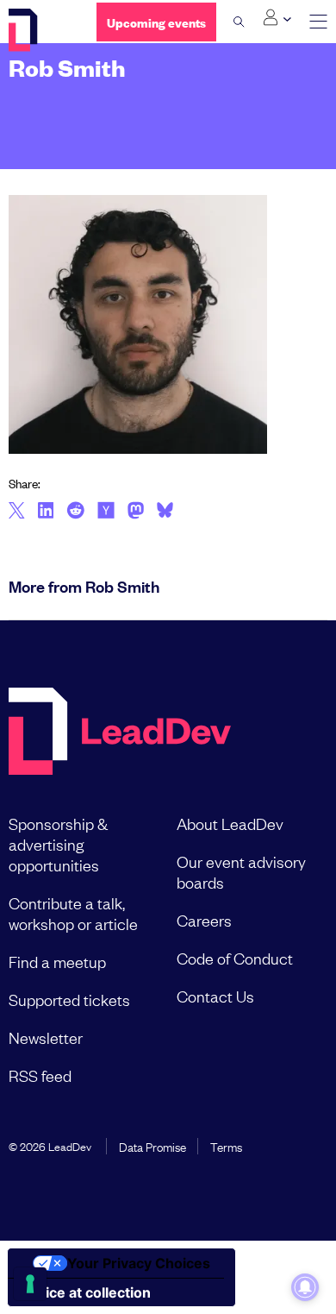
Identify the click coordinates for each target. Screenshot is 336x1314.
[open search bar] (239, 21)
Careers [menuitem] (204, 919)
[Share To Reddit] (75, 512)
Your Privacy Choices (138, 1263)
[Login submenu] (277, 18)
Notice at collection (86, 1292)
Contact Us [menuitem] (215, 995)
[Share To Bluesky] (165, 512)
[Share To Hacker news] (106, 511)
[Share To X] (17, 511)
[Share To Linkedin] (46, 511)
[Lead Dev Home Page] (120, 733)
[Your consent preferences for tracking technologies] (30, 1283)
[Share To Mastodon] (136, 512)
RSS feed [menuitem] (40, 1075)
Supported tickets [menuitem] (69, 999)
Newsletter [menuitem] (46, 1037)
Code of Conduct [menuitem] (235, 957)
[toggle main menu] (318, 22)
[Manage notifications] (305, 1287)
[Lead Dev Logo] (40, 30)
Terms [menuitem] (226, 1145)
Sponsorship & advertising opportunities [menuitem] (58, 844)
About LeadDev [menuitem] (230, 823)
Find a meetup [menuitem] (57, 961)
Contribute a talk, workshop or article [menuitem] (73, 913)
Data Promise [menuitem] (152, 1145)
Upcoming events (156, 22)
